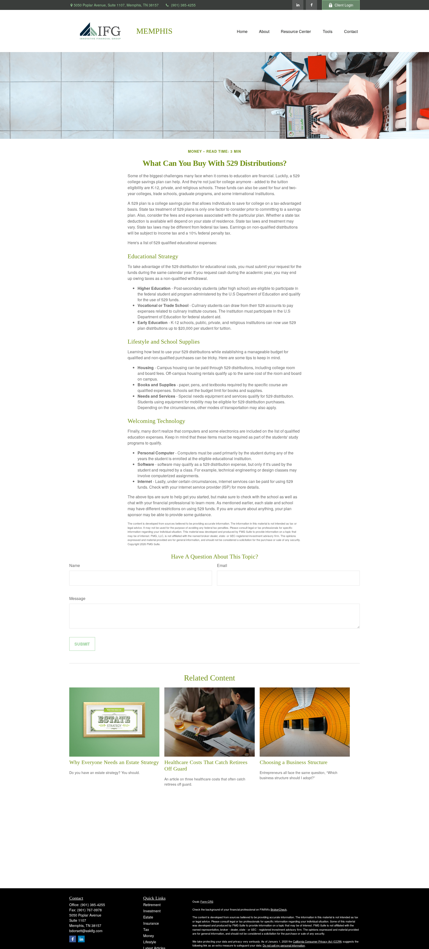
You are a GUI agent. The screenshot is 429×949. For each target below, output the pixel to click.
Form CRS (206, 901)
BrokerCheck (279, 909)
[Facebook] (311, 5)
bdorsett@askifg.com (86, 930)
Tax (146, 929)
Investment (152, 910)
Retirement (152, 904)
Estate (148, 917)
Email (222, 565)
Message (77, 598)
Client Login (344, 4)
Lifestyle (149, 941)
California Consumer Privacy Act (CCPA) (317, 941)
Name (74, 565)
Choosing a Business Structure (293, 762)
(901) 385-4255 (183, 4)
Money (148, 935)
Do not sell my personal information (284, 945)
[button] (242, 31)
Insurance (151, 923)
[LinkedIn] (297, 5)
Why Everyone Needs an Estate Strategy (114, 762)
